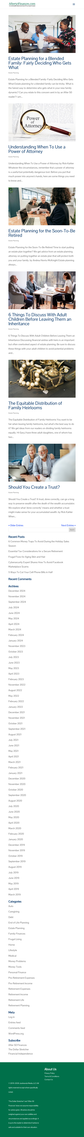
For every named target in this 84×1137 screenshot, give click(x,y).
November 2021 (16, 717)
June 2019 (13, 877)
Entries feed (14, 1022)
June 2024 (14, 612)
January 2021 (15, 773)
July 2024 (13, 607)
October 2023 (15, 651)
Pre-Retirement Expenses (21, 977)
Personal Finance (17, 972)
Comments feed (16, 1028)
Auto (10, 906)
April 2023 (13, 673)
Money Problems (17, 961)
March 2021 (14, 762)
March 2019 (14, 894)
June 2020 (14, 811)
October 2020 (15, 789)
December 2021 (16, 712)
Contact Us (49, 1079)
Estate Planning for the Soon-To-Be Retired (41, 233)
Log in (11, 1016)
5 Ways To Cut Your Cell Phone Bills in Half (30, 572)
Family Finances (16, 933)
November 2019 (16, 850)
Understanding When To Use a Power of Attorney (36, 149)
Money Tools (15, 966)
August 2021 (15, 734)
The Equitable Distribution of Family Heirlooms (35, 405)
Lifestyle (12, 950)
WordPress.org (16, 1033)
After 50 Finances (17, 1045)
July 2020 (13, 806)
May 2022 (13, 695)
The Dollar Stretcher (18, 1049)
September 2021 (16, 728)
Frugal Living (15, 939)
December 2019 (16, 844)
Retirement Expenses (19, 988)
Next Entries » (68, 525)
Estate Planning (13, 73)
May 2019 (13, 883)
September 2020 (17, 795)
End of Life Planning (18, 922)
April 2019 (13, 888)
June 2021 (13, 745)
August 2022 (15, 690)
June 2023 (14, 662)
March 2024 (14, 629)
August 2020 (15, 800)
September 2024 (17, 601)
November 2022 (16, 684)
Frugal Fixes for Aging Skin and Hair (26, 556)
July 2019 (13, 872)
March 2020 (14, 828)
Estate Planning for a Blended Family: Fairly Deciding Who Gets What (39, 63)
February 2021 (15, 767)
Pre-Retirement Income (20, 983)
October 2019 (15, 855)
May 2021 (13, 750)
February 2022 (16, 701)
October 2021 (15, 723)
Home (11, 944)
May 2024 (13, 618)
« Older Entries (15, 525)
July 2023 (13, 657)
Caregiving (13, 911)
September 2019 (16, 861)
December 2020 (16, 778)
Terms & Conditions (52, 1076)
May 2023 (13, 668)
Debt (10, 917)
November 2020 (16, 784)
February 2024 (16, 635)
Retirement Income (18, 994)
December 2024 (16, 590)
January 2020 (15, 839)
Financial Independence (20, 1053)
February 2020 (16, 833)
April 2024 (13, 624)
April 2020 (13, 822)
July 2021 (13, 739)
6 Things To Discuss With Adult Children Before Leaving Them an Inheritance (39, 319)
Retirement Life (16, 999)
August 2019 (15, 866)
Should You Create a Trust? (34, 487)
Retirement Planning (18, 1005)
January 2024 (15, 640)
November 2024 (16, 596)
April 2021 (13, 756)
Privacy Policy (50, 1073)
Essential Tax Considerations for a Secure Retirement (35, 551)
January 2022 (15, 706)
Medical (12, 955)
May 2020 (13, 817)
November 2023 (16, 646)
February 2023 (16, 679)
